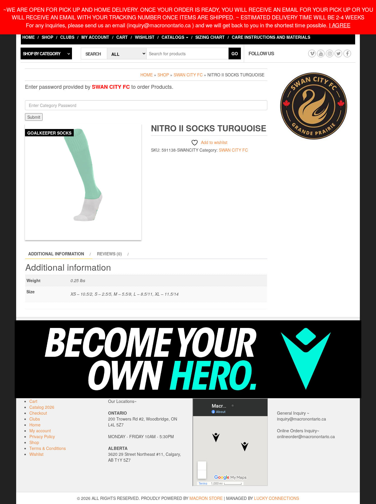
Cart (122, 37)
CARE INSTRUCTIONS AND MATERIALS (271, 37)
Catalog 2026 (41, 407)
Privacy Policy (42, 436)
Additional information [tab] (56, 254)
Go (234, 53)
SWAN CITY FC (188, 75)
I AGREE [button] (339, 25)
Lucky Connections (276, 498)
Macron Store (206, 498)
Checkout (38, 413)
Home (28, 37)
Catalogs (173, 37)
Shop (47, 37)
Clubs (67, 37)
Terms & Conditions (47, 448)
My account (95, 37)
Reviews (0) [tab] (109, 254)
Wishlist (145, 37)
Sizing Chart (210, 37)
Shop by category (41, 53)
